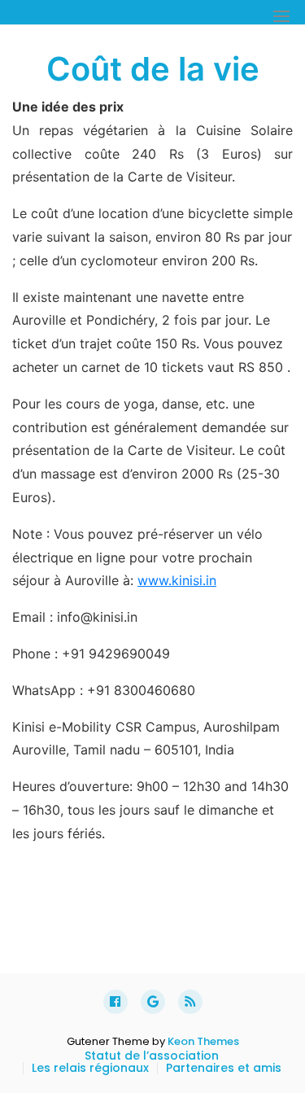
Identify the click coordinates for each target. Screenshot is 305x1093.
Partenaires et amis (223, 1068)
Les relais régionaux (90, 1068)
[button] (281, 16)
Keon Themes (203, 1041)
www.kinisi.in (176, 580)
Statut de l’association (152, 1055)
